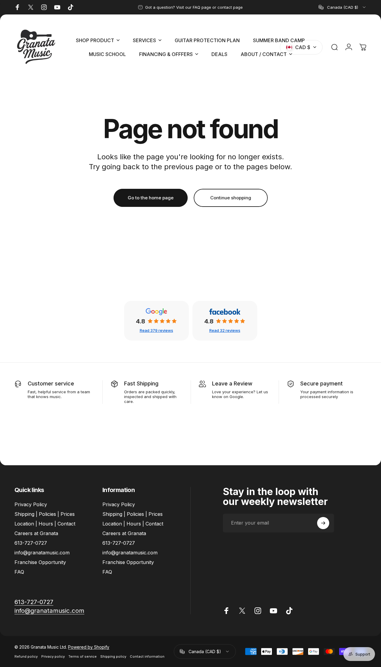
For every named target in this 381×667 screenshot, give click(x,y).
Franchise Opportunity (40, 562)
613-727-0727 (30, 543)
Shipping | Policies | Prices (44, 514)
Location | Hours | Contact (44, 524)
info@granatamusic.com (42, 553)
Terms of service (82, 656)
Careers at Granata (36, 533)
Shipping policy (113, 656)
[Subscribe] (323, 523)
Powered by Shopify (88, 647)
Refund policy (26, 656)
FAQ (19, 572)
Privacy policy (53, 656)
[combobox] (343, 7)
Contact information (147, 656)
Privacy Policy (30, 504)
